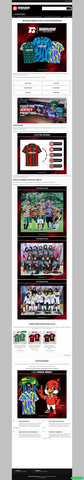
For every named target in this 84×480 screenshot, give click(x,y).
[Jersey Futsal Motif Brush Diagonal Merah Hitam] (34, 337)
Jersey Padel (56, 92)
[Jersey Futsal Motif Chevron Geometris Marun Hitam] (49, 337)
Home (13, 3)
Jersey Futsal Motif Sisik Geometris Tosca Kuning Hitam (19, 347)
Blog (23, 3)
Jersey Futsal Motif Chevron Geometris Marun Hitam (49, 347)
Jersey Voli (56, 83)
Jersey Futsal (28, 83)
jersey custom (29, 77)
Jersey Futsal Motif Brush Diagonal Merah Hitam (34, 346)
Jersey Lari (28, 92)
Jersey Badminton (27, 87)
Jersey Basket (56, 87)
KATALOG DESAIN (20, 14)
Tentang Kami (19, 3)
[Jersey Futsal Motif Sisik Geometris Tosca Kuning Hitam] (20, 337)
